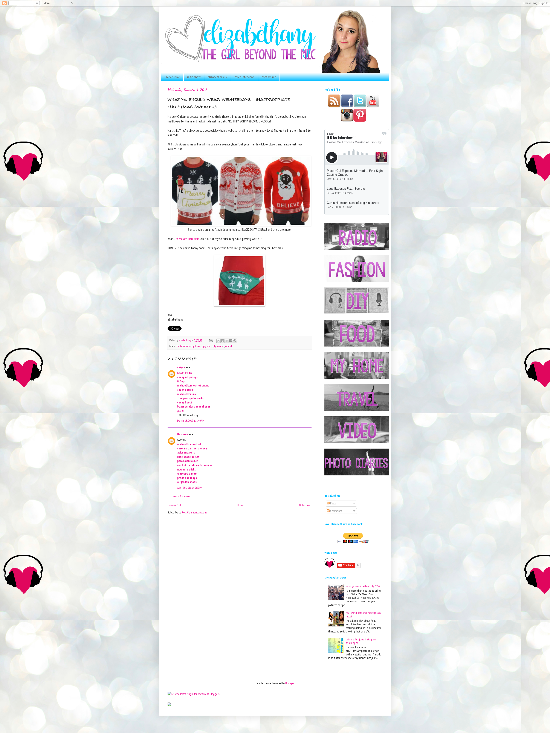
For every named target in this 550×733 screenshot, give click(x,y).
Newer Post (175, 505)
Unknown (182, 434)
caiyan (181, 367)
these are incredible (187, 239)
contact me (269, 77)
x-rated (228, 346)
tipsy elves (206, 346)
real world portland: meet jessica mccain (364, 614)
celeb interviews (244, 77)
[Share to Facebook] (231, 341)
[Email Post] (211, 340)
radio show (193, 77)
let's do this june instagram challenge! (361, 641)
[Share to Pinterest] (235, 341)
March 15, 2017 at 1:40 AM (190, 421)
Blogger (289, 683)
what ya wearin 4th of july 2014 (363, 586)
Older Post (304, 505)
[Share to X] (227, 341)
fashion (188, 346)
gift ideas (197, 346)
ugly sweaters (218, 346)
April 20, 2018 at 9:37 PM (190, 488)
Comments (336, 511)
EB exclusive (172, 77)
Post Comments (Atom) (194, 512)
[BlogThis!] (222, 341)
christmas (180, 346)
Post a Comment (182, 496)
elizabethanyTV (217, 77)
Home (240, 505)
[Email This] (218, 341)
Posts (333, 503)
